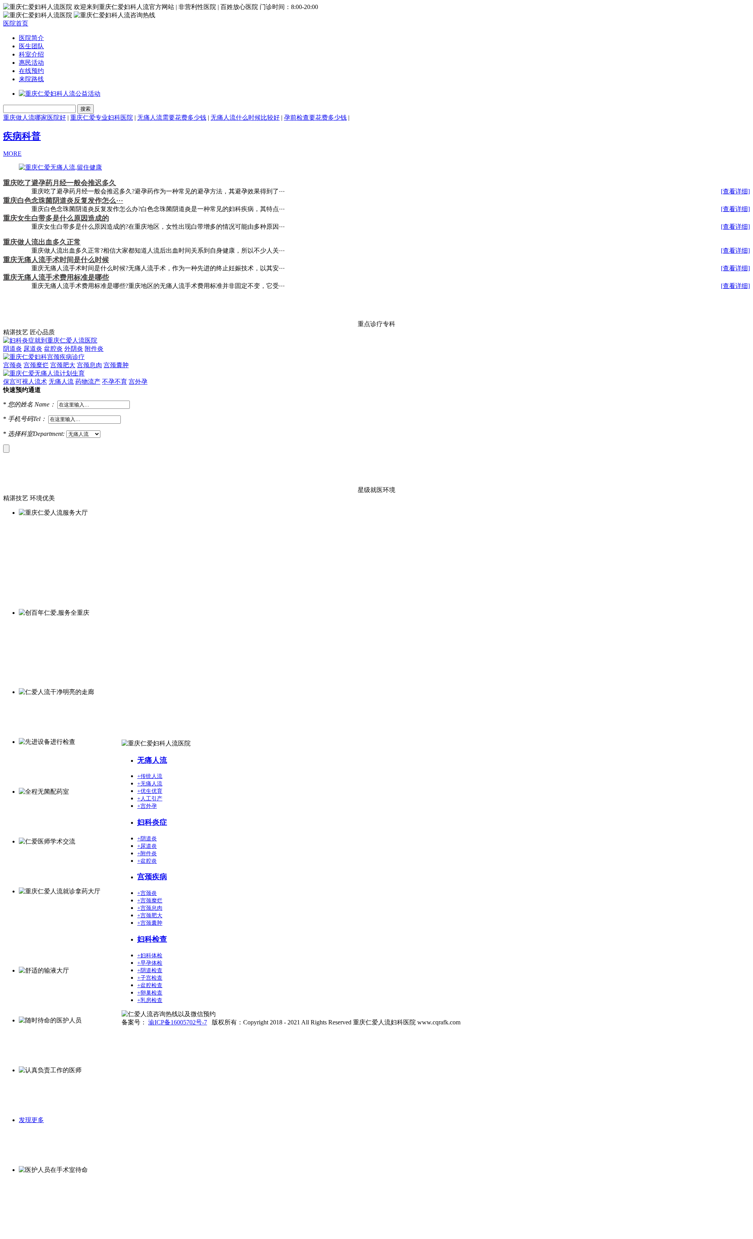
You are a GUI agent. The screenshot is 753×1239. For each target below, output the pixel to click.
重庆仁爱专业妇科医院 (101, 117)
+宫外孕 (147, 806)
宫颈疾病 (152, 877)
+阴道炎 (147, 839)
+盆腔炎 (147, 861)
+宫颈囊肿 (149, 923)
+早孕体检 (149, 963)
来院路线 (31, 79)
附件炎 (94, 348)
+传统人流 (149, 776)
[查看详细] (735, 191)
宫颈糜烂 (36, 365)
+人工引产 (149, 799)
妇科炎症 (152, 822)
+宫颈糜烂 (149, 901)
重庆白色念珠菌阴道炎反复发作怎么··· (63, 200)
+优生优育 (149, 791)
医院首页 (15, 23)
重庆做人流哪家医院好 (34, 117)
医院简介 (31, 38)
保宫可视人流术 (25, 381)
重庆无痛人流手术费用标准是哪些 (56, 277)
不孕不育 (114, 381)
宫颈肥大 (62, 365)
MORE (12, 153)
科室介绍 (31, 54)
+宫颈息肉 (149, 908)
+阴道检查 (149, 970)
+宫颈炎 (147, 893)
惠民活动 (31, 62)
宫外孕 (138, 381)
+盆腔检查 (149, 985)
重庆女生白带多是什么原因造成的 (56, 218)
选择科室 (20, 433)
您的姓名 (20, 404)
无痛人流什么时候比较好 (245, 117)
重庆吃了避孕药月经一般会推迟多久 (59, 183)
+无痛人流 (149, 784)
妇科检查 (152, 939)
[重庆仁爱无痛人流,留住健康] (60, 167)
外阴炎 (73, 348)
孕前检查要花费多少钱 (315, 117)
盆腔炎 (53, 348)
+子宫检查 (149, 978)
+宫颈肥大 (149, 915)
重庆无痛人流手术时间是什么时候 (56, 260)
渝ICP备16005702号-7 (177, 1022)
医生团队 (31, 46)
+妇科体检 (149, 955)
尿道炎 (33, 348)
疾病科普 (22, 136)
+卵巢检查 (149, 993)
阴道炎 (12, 348)
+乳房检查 (149, 1000)
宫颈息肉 (89, 365)
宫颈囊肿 (116, 365)
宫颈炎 (12, 365)
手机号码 (20, 418)
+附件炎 (147, 853)
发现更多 (31, 1120)
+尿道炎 (147, 846)
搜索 (85, 109)
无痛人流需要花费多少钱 (171, 117)
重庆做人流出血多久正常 (42, 242)
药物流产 (87, 381)
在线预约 (31, 70)
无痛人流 (61, 381)
